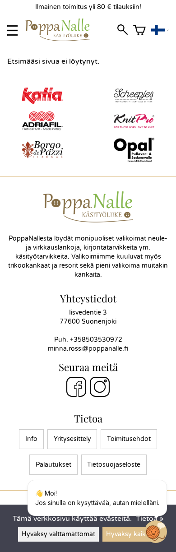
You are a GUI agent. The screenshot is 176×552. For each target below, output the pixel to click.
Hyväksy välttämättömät (58, 534)
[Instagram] (100, 388)
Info (31, 439)
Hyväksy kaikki (128, 534)
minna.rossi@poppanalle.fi (88, 349)
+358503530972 (96, 339)
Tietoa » (149, 518)
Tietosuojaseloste (113, 465)
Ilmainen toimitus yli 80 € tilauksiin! (88, 7)
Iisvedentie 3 (88, 312)
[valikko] (12, 30)
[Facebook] (76, 388)
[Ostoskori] (139, 30)
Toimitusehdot (129, 439)
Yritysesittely (72, 439)
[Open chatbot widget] (155, 531)
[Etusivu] (61, 38)
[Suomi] (160, 30)
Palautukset (53, 465)
